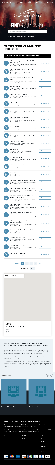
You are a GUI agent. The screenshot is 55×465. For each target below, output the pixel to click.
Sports (43, 2)
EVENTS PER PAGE (25, 268)
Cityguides (50, 2)
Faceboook (43, 446)
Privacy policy (27, 462)
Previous (17, 263)
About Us (43, 449)
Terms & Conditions (19, 462)
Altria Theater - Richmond (35, 407)
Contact (42, 451)
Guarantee (6, 438)
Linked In (43, 438)
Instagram (43, 441)
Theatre (29, 2)
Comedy (36, 2)
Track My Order (25, 438)
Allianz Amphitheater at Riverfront (10, 407)
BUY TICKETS (45, 63)
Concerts (22, 2)
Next (40, 263)
